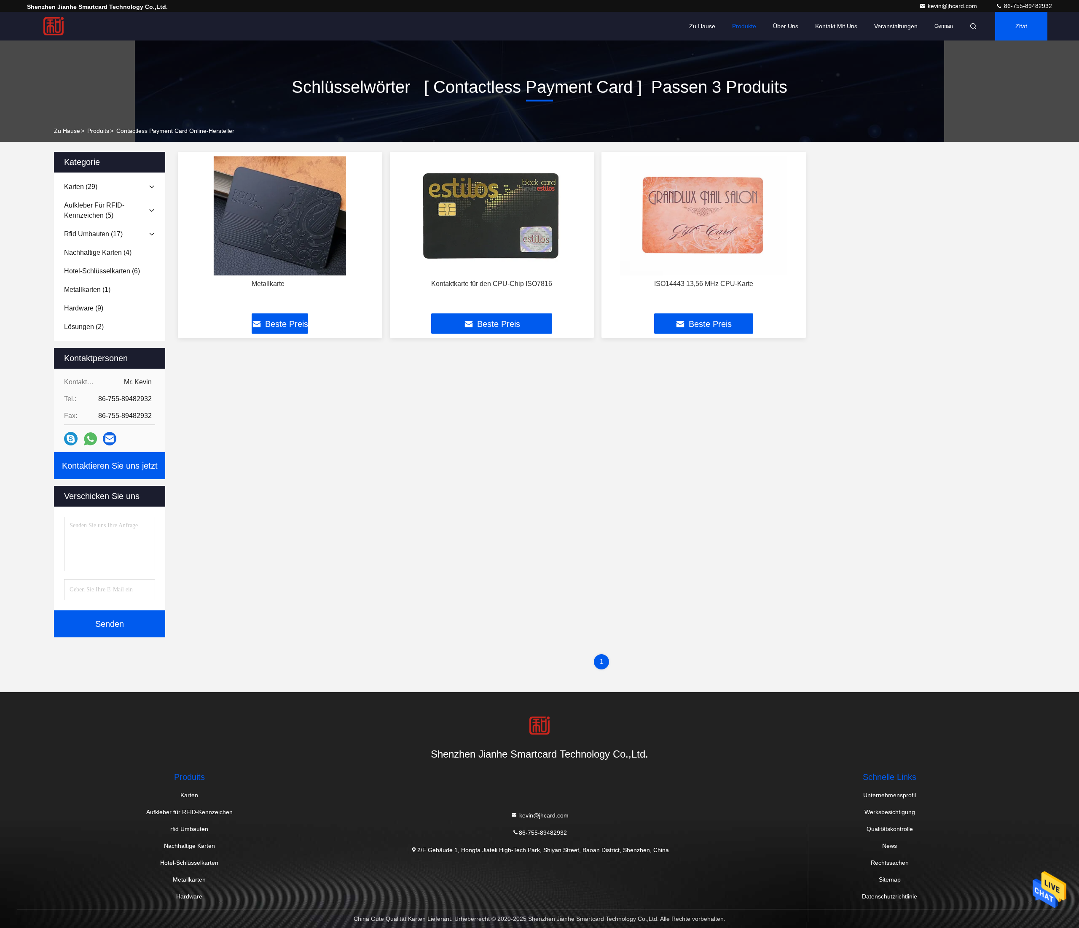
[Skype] (70, 438)
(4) (98, 252)
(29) (80, 186)
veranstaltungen (896, 26)
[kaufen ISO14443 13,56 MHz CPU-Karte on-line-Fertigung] (704, 215)
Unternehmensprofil (889, 795)
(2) (84, 326)
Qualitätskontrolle (890, 828)
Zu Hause (702, 26)
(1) (87, 289)
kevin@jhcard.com (953, 6)
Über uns (785, 26)
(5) (94, 210)
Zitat (1021, 26)
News (889, 845)
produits (98, 130)
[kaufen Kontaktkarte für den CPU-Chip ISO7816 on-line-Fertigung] (492, 215)
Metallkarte (268, 283)
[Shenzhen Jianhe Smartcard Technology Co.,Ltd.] (53, 26)
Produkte (744, 26)
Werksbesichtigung (889, 812)
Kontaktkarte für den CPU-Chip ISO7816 (491, 283)
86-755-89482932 (1027, 6)
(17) (93, 233)
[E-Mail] (109, 438)
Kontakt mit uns (836, 26)
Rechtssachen (890, 862)
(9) (83, 308)
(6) (102, 271)
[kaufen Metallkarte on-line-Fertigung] (280, 215)
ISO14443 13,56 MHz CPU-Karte (703, 283)
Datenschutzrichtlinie (889, 896)
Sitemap (890, 879)
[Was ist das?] (90, 439)
